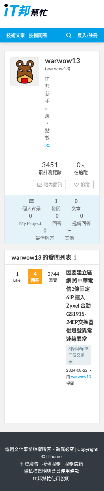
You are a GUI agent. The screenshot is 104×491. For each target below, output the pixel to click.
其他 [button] (69, 238)
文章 (76, 204)
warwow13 (81, 376)
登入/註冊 (87, 35)
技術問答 (38, 35)
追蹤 (85, 184)
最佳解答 (45, 234)
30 (47, 145)
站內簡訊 (53, 184)
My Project (30, 219)
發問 (56, 204)
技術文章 (15, 35)
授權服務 (51, 463)
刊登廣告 (29, 463)
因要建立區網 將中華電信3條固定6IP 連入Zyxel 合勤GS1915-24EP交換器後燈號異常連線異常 (80, 305)
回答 (57, 219)
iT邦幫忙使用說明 (51, 478)
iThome (54, 456)
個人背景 (31, 208)
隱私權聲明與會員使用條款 (51, 471)
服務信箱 (73, 463)
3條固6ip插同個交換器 (78, 355)
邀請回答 (81, 219)
